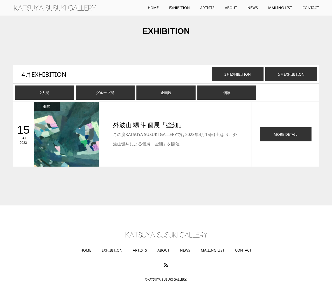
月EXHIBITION (44, 74)
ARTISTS (140, 250)
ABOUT (163, 250)
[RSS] (166, 265)
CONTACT (243, 250)
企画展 (166, 92)
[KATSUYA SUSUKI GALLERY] (54, 7)
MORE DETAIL (285, 134)
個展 (227, 92)
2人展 (44, 92)
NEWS (185, 250)
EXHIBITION (112, 250)
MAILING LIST (213, 250)
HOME (85, 250)
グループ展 (105, 92)
